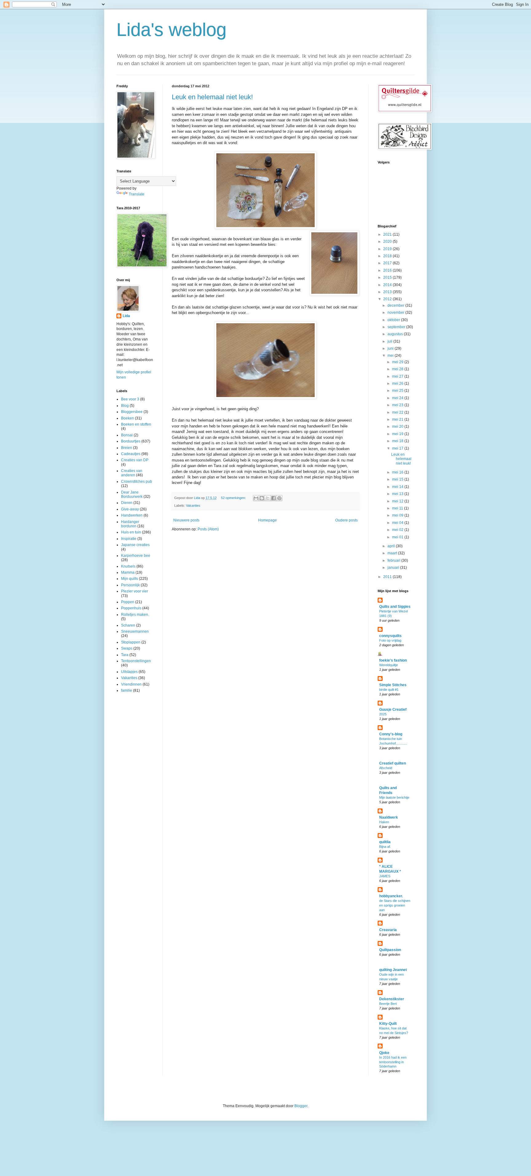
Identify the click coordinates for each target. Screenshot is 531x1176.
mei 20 (398, 426)
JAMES (384, 876)
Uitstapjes (129, 672)
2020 (388, 241)
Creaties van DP (134, 460)
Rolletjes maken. (135, 614)
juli (390, 341)
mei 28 (398, 369)
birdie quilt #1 (389, 689)
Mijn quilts (129, 578)
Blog (125, 405)
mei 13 (398, 494)
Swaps (126, 648)
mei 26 (398, 383)
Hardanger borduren (130, 524)
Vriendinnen (131, 684)
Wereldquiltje (388, 665)
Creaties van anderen (131, 473)
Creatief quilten (392, 763)
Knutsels (128, 566)
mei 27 (398, 376)
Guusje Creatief (393, 709)
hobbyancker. (391, 896)
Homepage (267, 520)
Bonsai (127, 435)
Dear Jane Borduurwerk (132, 494)
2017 (388, 263)
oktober (394, 320)
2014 (388, 285)
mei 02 (398, 530)
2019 (388, 249)
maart (392, 553)
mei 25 (398, 390)
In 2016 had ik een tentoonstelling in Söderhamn (393, 1062)
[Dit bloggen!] (262, 498)
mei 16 (398, 472)
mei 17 (398, 448)
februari (394, 560)
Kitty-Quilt (388, 1023)
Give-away (130, 509)
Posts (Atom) (208, 529)
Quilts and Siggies (395, 606)
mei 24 (398, 398)
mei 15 (398, 479)
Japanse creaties (135, 545)
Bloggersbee (132, 412)
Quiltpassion (390, 950)
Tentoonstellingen (136, 661)
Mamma (128, 572)
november (396, 312)
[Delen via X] (268, 498)
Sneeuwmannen (135, 631)
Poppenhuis (131, 608)
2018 (388, 256)
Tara (124, 655)
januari (393, 567)
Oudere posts (346, 520)
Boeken (127, 418)
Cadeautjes (130, 454)
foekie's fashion (393, 660)
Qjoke (384, 1053)
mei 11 (398, 508)
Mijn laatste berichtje (394, 797)
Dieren (126, 503)
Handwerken (132, 515)
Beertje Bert (388, 1003)
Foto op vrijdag (390, 640)
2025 (383, 714)
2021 (388, 234)
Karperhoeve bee (135, 555)
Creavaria (388, 930)
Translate (136, 194)
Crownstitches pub (136, 481)
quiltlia (385, 842)
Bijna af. (385, 846)
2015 (388, 277)
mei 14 (398, 487)
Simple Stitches (393, 685)
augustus (395, 334)
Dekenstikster (391, 999)
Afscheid (385, 768)
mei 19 (398, 434)
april (391, 546)
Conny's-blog (390, 734)
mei (391, 355)
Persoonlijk (130, 585)
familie (126, 690)
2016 (388, 270)
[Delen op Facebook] (273, 498)
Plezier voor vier (134, 591)
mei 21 (398, 419)
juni (391, 348)
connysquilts (390, 636)
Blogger (300, 1106)
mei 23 (398, 405)
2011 (388, 577)
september (396, 327)
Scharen (128, 625)
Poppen (127, 602)
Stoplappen (130, 642)
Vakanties (193, 505)
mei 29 (398, 362)
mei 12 (398, 501)
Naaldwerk (388, 817)
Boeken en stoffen (136, 424)
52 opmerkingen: (234, 498)
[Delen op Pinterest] (279, 498)
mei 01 (398, 537)
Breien (126, 448)
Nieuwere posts (186, 520)
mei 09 (398, 515)
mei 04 (398, 523)
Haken (384, 822)
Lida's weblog (171, 29)
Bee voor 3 (130, 399)
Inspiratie (128, 539)
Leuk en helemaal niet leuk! (212, 97)
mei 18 (398, 441)
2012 (388, 299)
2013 (388, 292)
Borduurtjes (130, 441)
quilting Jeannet (393, 970)
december (396, 305)
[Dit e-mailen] (256, 498)
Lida (126, 316)
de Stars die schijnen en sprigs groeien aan (394, 905)
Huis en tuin (131, 532)
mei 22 (398, 412)
